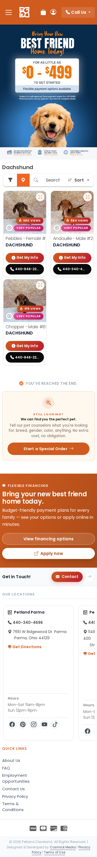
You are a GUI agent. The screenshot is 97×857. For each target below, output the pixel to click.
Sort (79, 180)
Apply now (51, 553)
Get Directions (26, 647)
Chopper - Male (29, 326)
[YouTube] (44, 724)
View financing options (48, 539)
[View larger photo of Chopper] (40, 285)
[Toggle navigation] (8, 12)
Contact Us (13, 789)
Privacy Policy (15, 796)
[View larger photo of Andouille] (87, 197)
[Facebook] (12, 724)
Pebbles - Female (30, 238)
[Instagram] (33, 724)
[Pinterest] (23, 724)
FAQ (6, 768)
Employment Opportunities (16, 778)
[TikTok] (55, 724)
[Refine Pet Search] (10, 180)
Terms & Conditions (13, 806)
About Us (11, 760)
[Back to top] (90, 577)
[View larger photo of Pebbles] (40, 197)
